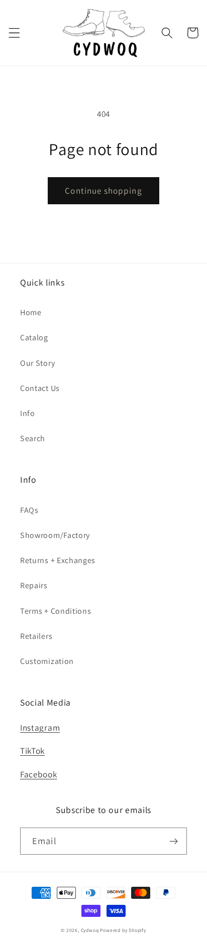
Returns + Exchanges (57, 560)
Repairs (34, 585)
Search (32, 438)
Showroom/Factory (55, 535)
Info (27, 413)
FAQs (29, 510)
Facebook (38, 774)
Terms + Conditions (55, 611)
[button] (14, 33)
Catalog (34, 337)
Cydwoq (90, 930)
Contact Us (40, 388)
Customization (47, 661)
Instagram (40, 727)
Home (31, 312)
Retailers (36, 636)
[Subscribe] (173, 841)
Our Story (37, 363)
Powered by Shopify (123, 930)
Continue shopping (103, 190)
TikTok (32, 750)
